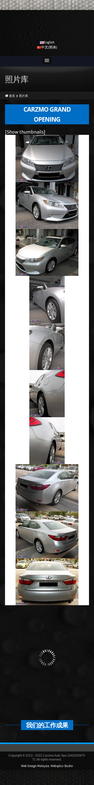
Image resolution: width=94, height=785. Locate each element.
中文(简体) (49, 47)
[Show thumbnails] (25, 132)
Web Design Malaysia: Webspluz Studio (47, 766)
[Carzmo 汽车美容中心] (47, 26)
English (49, 42)
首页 (12, 96)
